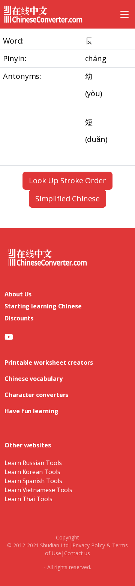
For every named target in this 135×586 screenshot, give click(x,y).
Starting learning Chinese (43, 306)
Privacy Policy (88, 545)
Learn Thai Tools (28, 499)
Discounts (18, 318)
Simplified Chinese (67, 198)
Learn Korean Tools (32, 472)
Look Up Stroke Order (67, 180)
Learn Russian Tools (33, 463)
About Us (18, 294)
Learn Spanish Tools (33, 481)
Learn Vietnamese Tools (38, 490)
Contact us (77, 553)
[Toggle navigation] (124, 14)
